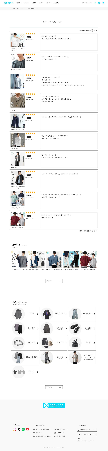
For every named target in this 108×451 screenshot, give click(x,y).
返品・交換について (61, 429)
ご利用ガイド (59, 433)
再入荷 (34, 3)
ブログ (48, 3)
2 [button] (94, 30)
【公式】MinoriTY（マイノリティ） (18, 9)
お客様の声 (37, 433)
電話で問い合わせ (84, 430)
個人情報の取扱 (59, 436)
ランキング (26, 3)
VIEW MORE (49, 281)
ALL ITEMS (49, 387)
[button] (96, 30)
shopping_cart (103, 3)
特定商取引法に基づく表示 (42, 436)
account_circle (99, 3)
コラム (41, 3)
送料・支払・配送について (42, 429)
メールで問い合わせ (84, 434)
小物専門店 (56, 3)
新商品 (18, 3)
